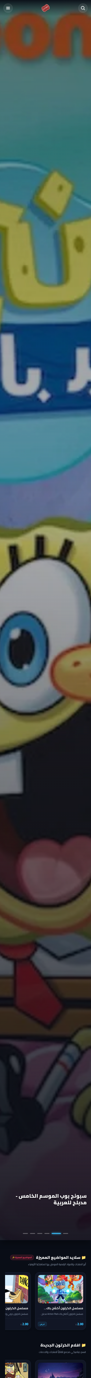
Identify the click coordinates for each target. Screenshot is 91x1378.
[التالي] (11, 1301)
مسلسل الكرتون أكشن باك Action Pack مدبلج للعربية (46, 1199)
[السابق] (80, 1301)
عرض (42, 1324)
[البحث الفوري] (83, 8)
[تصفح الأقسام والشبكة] (8, 8)
